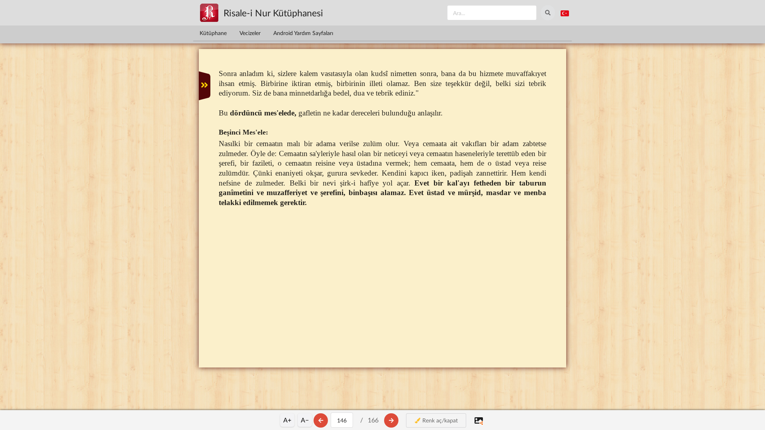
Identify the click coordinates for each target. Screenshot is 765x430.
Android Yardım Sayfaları (303, 32)
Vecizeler (250, 32)
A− (305, 420)
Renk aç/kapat (439, 420)
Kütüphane (213, 32)
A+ (287, 420)
